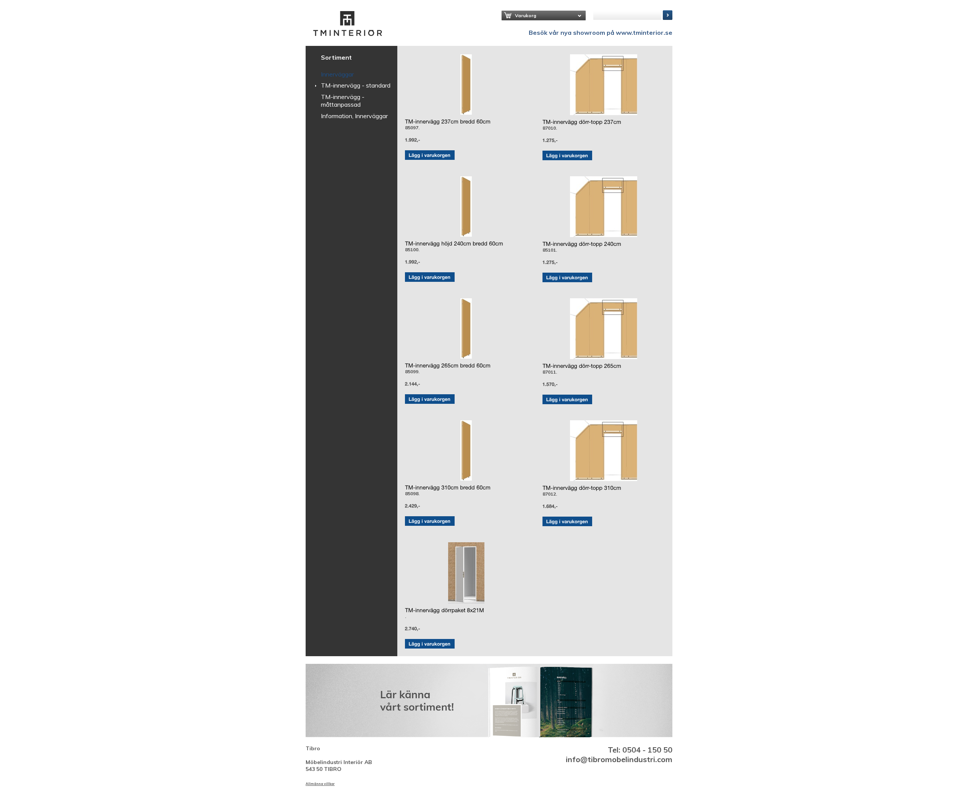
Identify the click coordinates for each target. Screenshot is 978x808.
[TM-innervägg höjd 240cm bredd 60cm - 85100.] (466, 206)
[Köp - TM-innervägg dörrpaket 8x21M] (430, 644)
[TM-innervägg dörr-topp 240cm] (581, 244)
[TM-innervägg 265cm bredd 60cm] (448, 365)
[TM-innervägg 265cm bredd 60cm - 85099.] (466, 328)
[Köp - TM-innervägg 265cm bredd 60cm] (430, 399)
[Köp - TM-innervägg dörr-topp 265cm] (567, 399)
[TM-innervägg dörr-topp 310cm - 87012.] (603, 450)
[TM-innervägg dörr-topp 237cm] (581, 122)
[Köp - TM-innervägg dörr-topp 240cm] (567, 277)
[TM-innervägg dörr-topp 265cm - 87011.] (603, 328)
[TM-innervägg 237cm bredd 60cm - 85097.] (466, 84)
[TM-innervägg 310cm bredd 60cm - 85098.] (466, 450)
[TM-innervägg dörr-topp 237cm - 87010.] (603, 84)
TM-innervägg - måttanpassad (342, 100)
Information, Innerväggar (354, 116)
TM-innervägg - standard (355, 85)
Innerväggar (337, 74)
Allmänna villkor (320, 784)
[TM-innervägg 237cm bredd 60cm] (448, 121)
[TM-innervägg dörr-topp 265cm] (581, 366)
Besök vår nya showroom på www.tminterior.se (600, 32)
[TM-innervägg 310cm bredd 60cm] (448, 487)
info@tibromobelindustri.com (619, 759)
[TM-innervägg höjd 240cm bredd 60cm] (454, 243)
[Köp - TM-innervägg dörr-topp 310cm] (567, 521)
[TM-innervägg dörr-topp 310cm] (581, 487)
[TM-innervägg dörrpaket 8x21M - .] (466, 572)
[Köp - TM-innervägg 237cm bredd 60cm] (430, 155)
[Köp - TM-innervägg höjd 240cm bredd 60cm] (430, 277)
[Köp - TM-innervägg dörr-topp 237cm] (567, 155)
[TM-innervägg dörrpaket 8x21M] (444, 610)
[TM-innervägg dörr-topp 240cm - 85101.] (603, 206)
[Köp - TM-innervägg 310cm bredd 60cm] (430, 521)
